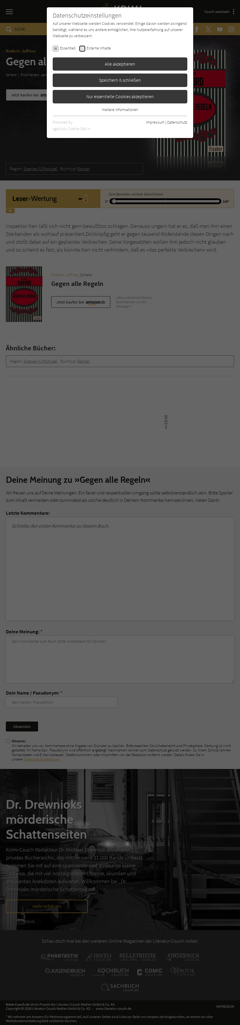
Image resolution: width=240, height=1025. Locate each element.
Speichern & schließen (120, 80)
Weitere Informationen (120, 109)
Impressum (155, 122)
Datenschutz (177, 122)
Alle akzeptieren (120, 64)
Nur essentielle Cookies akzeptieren (120, 96)
